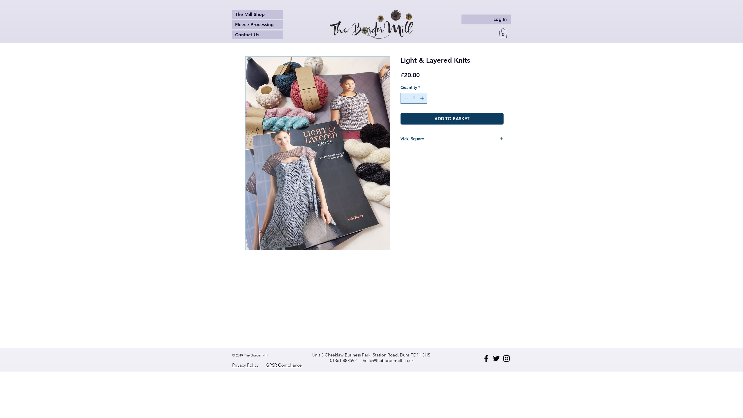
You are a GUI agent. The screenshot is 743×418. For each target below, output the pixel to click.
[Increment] (422, 98)
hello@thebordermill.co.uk (388, 360)
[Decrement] (405, 98)
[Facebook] (486, 358)
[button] (503, 33)
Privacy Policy (245, 365)
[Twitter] (496, 358)
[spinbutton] (414, 98)
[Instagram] (506, 358)
